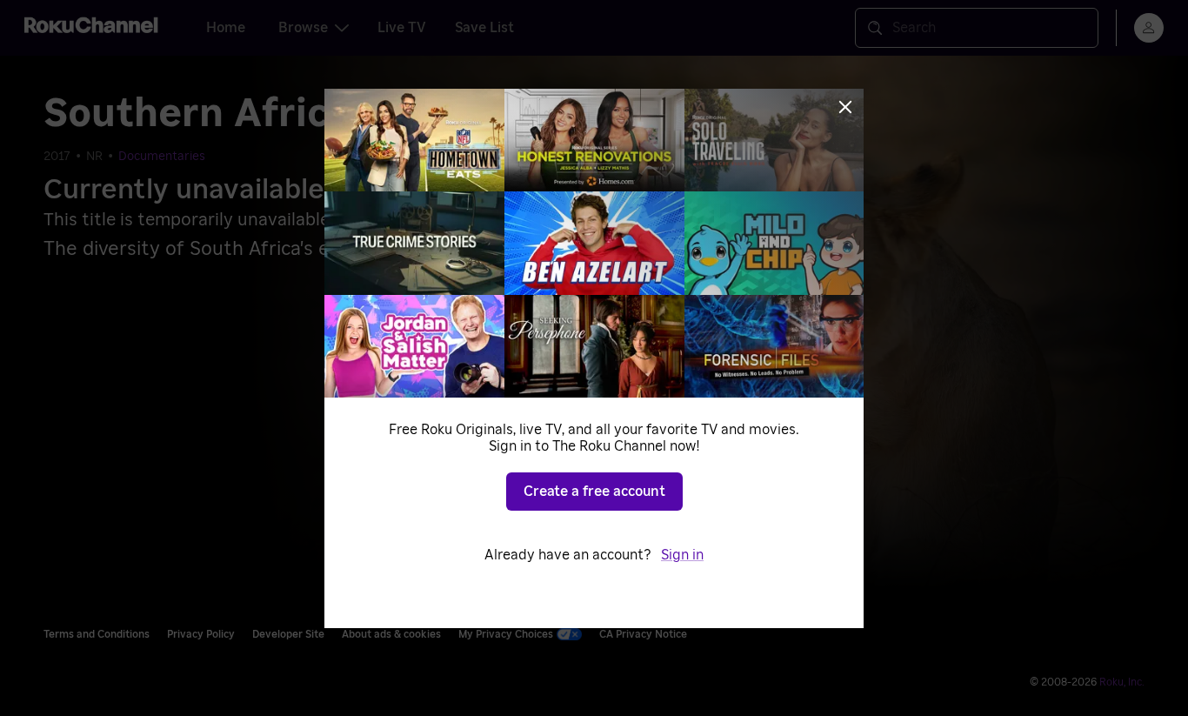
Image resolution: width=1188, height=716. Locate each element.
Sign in (682, 555)
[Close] (845, 107)
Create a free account (594, 492)
